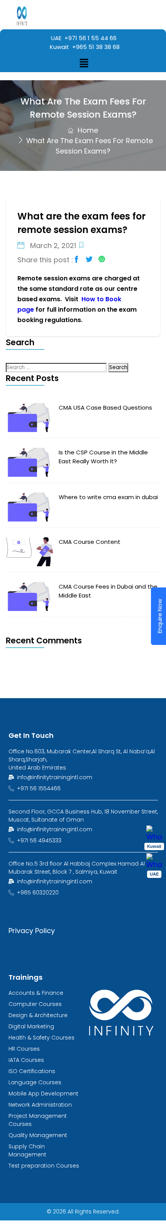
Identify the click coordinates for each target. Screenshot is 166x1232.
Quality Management (37, 1135)
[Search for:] (57, 366)
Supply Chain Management (27, 1150)
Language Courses (34, 1082)
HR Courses (24, 1049)
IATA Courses (26, 1060)
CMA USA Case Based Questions (105, 407)
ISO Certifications (31, 1071)
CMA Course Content (89, 542)
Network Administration (40, 1105)
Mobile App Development (43, 1093)
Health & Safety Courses (41, 1037)
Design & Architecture (38, 1015)
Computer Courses (35, 1004)
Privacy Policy (31, 930)
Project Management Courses (37, 1120)
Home (87, 130)
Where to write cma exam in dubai (108, 497)
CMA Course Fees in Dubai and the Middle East (108, 590)
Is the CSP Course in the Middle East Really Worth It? (103, 456)
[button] (84, 63)
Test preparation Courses (43, 1166)
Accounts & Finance (35, 993)
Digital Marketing (31, 1026)
